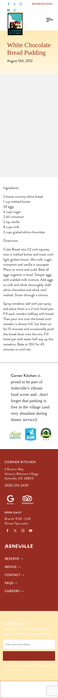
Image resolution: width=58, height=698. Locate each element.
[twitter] (15, 4)
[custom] (15, 10)
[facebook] (8, 4)
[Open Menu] (49, 19)
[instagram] (21, 4)
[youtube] (8, 10)
